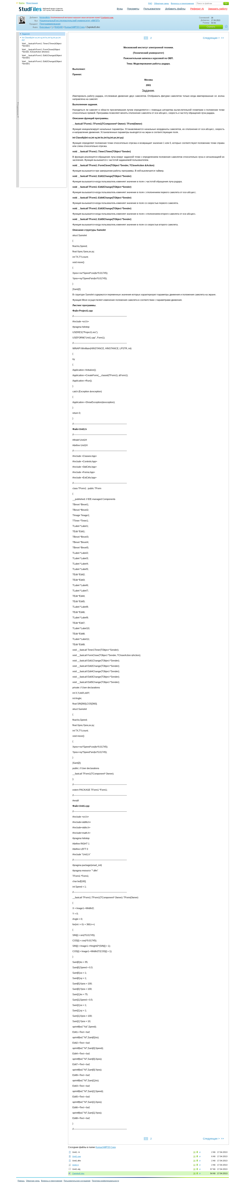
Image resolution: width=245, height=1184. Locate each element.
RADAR (59, 27)
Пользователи (151, 8)
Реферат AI (197, 8)
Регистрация (32, 3)
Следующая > (211, 38)
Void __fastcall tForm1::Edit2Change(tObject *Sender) (42, 62)
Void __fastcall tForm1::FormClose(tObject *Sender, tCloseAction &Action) (41, 50)
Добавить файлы (175, 8)
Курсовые (45, 27)
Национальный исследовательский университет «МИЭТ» (70, 20)
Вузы (120, 8)
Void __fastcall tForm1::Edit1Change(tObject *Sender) (42, 56)
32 (194, 1165)
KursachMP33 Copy (75, 27)
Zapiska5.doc (78, 1173)
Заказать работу (217, 8)
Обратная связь (161, 3)
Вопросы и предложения (182, 3)
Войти (22, 3)
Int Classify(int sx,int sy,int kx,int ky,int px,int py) (41, 38)
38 (194, 1173)
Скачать (211, 26)
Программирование (50, 24)
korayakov (45, 17)
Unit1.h (75, 1165)
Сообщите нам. (107, 17)
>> (222, 38)
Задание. (26, 34)
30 (194, 1152)
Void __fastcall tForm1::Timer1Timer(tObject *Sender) (41, 44)
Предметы (133, 8)
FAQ (150, 3)
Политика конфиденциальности (105, 1181)
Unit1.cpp (76, 1156)
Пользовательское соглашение (77, 1181)
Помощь (21, 1181)
